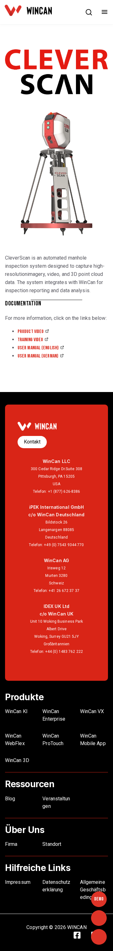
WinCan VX (92, 711)
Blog (10, 799)
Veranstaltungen (56, 802)
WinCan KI (16, 711)
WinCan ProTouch (52, 739)
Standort (51, 844)
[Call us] (99, 918)
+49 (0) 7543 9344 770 (64, 545)
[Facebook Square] (80, 936)
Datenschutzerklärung (56, 886)
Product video (31, 332)
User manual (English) (38, 348)
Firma (11, 844)
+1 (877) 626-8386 (64, 491)
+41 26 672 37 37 (64, 590)
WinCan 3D (17, 760)
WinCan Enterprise (53, 715)
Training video (30, 340)
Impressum (17, 882)
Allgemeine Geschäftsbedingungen (93, 889)
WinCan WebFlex (15, 739)
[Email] (99, 937)
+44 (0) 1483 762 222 (64, 651)
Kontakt (32, 442)
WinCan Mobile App (93, 739)
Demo (99, 899)
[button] (89, 13)
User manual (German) (38, 356)
